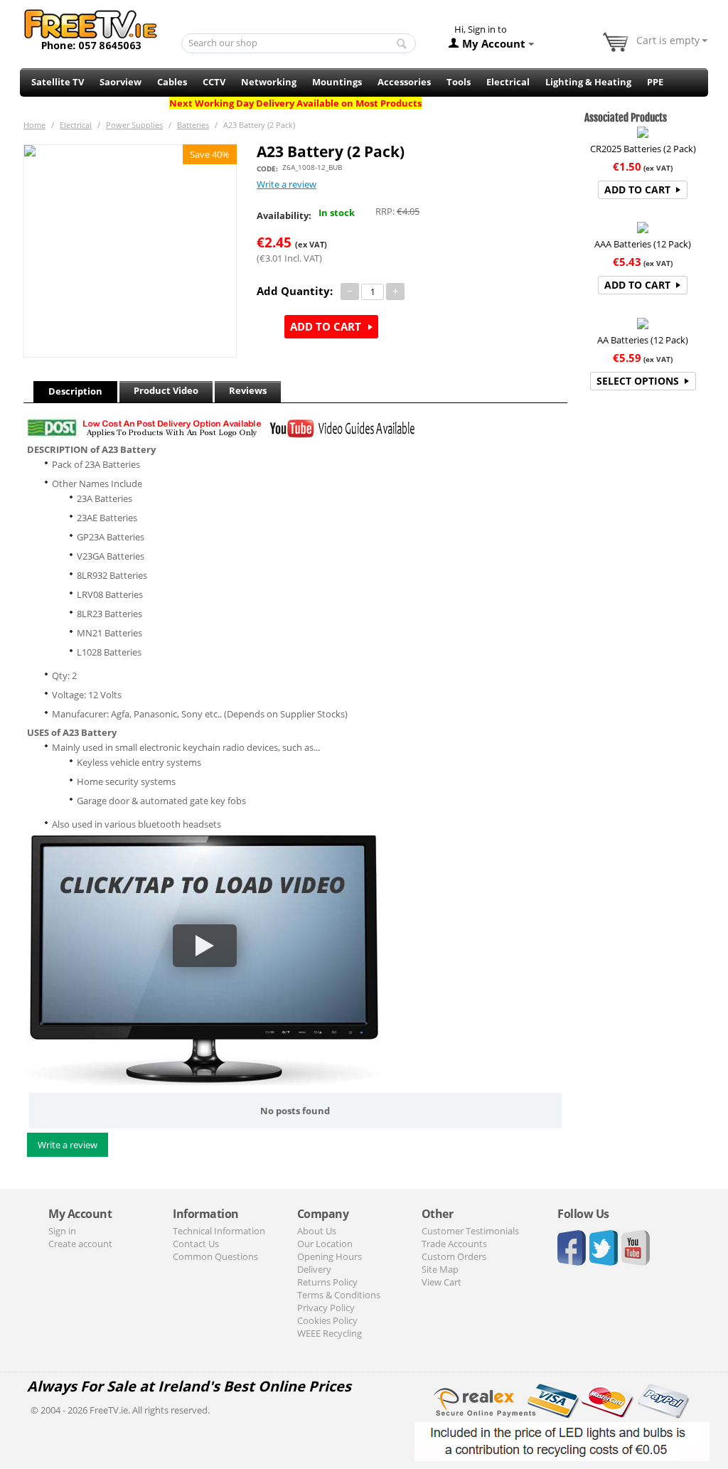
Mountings (337, 81)
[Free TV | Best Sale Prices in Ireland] (91, 24)
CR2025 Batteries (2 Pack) (643, 148)
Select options (637, 381)
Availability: (284, 215)
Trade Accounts (454, 1243)
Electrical (508, 81)
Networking (268, 81)
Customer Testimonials (470, 1230)
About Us (316, 1230)
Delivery (314, 1269)
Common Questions (215, 1256)
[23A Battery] (130, 251)
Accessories (404, 81)
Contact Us (196, 1243)
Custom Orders (454, 1256)
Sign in (62, 1230)
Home (34, 124)
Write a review (286, 184)
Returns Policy (327, 1282)
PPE (655, 81)
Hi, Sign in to (480, 29)
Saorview (120, 81)
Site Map (440, 1269)
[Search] (402, 44)
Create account (80, 1243)
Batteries (193, 124)
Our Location (325, 1243)
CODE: (267, 168)
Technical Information (219, 1230)
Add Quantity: (295, 291)
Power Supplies (134, 124)
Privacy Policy (326, 1307)
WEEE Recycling (329, 1333)
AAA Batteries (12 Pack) (642, 243)
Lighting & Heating (588, 81)
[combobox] (299, 43)
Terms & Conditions (338, 1294)
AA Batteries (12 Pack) (642, 339)
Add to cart (325, 326)
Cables (172, 81)
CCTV (214, 81)
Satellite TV (57, 81)
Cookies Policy (327, 1320)
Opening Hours (329, 1256)
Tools (458, 81)
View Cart (441, 1282)
